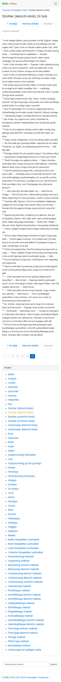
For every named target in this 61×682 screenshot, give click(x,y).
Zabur (11, 450)
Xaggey (12, 526)
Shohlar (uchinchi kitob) (21, 416)
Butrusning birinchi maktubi (23, 565)
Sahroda (13, 387)
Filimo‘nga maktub (18, 641)
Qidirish (53, 664)
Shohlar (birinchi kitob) (20, 408)
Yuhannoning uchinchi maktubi (25, 581)
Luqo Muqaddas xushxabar (23, 548)
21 (3, 276)
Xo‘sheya (13, 488)
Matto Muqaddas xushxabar (23, 539)
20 (3, 266)
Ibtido (11, 374)
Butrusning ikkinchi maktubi (23, 569)
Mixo (10, 509)
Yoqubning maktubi (19, 560)
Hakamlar (13, 399)
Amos (11, 497)
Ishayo (11, 467)
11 (3, 153)
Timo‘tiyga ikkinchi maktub (23, 632)
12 (3, 159)
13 (3, 170)
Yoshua (12, 395)
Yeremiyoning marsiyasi (21, 476)
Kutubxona (43, 677)
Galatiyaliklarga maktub (21, 603)
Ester (11, 442)
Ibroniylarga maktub (19, 645)
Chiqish (12, 378)
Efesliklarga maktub (19, 607)
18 (3, 248)
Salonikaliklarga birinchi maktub (26, 620)
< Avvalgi (12, 23)
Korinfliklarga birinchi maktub (24, 594)
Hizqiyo (12, 480)
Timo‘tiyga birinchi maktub (22, 628)
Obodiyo (12, 501)
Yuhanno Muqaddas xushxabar (25, 552)
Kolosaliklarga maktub (20, 615)
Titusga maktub (16, 637)
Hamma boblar (30, 23)
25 (3, 324)
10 (3, 139)
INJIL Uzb (14, 677)
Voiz (10, 459)
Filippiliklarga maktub (20, 611)
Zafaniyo (13, 522)
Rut (10, 404)
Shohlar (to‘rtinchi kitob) (21, 421)
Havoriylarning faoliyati (21, 556)
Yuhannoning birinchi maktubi (24, 573)
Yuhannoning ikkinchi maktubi (25, 577)
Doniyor (12, 484)
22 (3, 290)
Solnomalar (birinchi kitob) (22, 425)
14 (3, 190)
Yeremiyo (13, 471)
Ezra (10, 433)
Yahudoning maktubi (19, 586)
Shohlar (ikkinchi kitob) (21, 412)
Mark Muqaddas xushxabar (23, 543)
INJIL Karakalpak (29, 677)
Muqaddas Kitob (19, 10)
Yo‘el (10, 493)
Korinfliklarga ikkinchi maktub (24, 598)
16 (3, 214)
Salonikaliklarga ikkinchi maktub (26, 624)
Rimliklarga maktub (19, 590)
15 (3, 201)
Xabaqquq (14, 518)
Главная (6, 10)
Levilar (11, 382)
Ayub (11, 446)
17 (3, 235)
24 (3, 310)
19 (3, 259)
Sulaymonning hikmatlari (22, 454)
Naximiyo (13, 438)
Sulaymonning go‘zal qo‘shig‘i (24, 463)
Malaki (11, 535)
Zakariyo (13, 531)
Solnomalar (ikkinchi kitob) (23, 429)
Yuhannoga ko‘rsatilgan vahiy (24, 649)
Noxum (12, 514)
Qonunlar (13, 391)
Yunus (11, 505)
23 (3, 303)
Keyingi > (49, 23)
